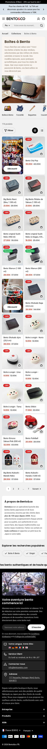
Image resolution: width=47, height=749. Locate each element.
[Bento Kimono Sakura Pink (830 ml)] (12, 424)
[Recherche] (41, 25)
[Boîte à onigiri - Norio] (34, 324)
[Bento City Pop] (34, 147)
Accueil (5, 33)
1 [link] (8, 489)
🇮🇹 (23, 647)
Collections (16, 33)
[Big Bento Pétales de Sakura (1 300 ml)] (34, 185)
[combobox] (23, 25)
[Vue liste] (42, 130)
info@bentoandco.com (18, 667)
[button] (3, 9)
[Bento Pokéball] (34, 424)
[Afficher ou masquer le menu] (3, 18)
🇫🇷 (20, 647)
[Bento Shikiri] (34, 393)
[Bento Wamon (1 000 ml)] (12, 255)
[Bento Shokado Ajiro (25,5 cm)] (12, 324)
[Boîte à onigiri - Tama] (12, 393)
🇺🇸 (10, 647)
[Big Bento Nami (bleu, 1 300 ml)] (12, 185)
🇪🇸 (16, 647)
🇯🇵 (26, 647)
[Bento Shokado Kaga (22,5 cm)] (34, 289)
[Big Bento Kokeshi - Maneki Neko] (12, 459)
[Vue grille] (35, 130)
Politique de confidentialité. (25, 637)
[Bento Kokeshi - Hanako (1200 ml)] (34, 459)
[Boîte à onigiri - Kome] (34, 358)
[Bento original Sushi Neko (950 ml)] (12, 220)
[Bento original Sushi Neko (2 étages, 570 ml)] (34, 220)
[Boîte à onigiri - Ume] (12, 358)
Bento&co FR (14, 744)
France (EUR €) (12, 730)
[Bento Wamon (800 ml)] (34, 255)
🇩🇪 (13, 647)
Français (27, 731)
